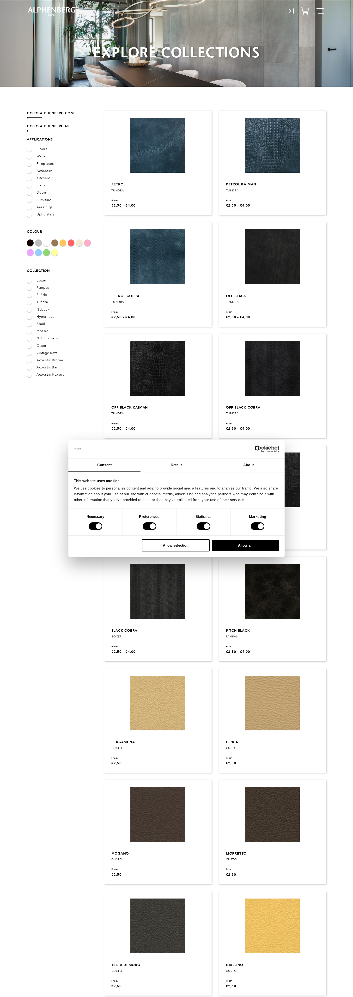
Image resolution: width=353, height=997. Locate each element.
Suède (42, 295)
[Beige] (79, 242)
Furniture (44, 200)
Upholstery (46, 214)
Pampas (43, 288)
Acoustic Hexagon (52, 375)
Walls (41, 156)
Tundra (42, 302)
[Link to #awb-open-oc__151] (320, 11)
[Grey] (38, 242)
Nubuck (43, 309)
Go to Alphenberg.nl (48, 126)
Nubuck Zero (47, 338)
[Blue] (38, 252)
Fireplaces (45, 164)
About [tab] (248, 465)
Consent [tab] (104, 465)
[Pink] (87, 242)
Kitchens (43, 178)
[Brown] (54, 242)
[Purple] (30, 252)
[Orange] (63, 242)
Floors (42, 149)
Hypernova (46, 317)
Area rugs (45, 207)
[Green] (46, 252)
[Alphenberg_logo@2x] (53, 7)
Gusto (41, 346)
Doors (42, 192)
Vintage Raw (47, 353)
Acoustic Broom (50, 360)
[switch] (149, 526)
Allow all (245, 545)
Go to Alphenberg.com (50, 113)
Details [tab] (177, 465)
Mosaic (42, 331)
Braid (41, 324)
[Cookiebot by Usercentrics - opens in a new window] (258, 449)
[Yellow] (54, 252)
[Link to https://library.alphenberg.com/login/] (290, 11)
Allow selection (176, 545)
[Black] (30, 242)
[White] (46, 242)
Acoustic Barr (48, 367)
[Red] (71, 242)
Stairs (41, 185)
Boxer (41, 280)
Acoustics (44, 171)
